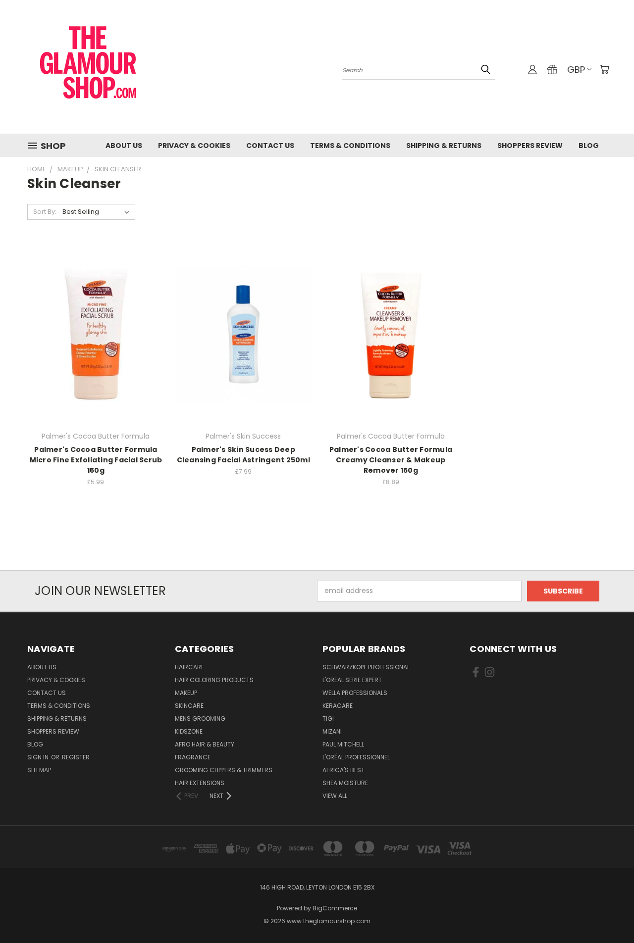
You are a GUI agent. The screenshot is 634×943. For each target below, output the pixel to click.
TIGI (328, 718)
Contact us (270, 145)
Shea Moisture (345, 783)
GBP (576, 69)
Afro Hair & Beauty (204, 744)
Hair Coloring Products (214, 680)
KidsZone (189, 731)
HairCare (189, 667)
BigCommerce (335, 908)
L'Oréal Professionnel (356, 757)
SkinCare (189, 705)
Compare (92, 333)
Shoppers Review (530, 145)
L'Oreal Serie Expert (352, 680)
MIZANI (332, 731)
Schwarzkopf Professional (366, 667)
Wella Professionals (354, 693)
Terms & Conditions (350, 145)
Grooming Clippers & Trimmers (223, 770)
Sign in (38, 757)
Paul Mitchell (343, 744)
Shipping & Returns (443, 145)
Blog (589, 145)
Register (76, 757)
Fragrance (193, 757)
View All (334, 796)
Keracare (337, 705)
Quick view (95, 313)
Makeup (186, 693)
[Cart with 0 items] (604, 69)
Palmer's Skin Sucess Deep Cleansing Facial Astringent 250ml (243, 455)
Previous (608, 912)
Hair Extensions (199, 783)
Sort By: (44, 211)
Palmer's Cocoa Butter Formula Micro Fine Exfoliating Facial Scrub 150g (96, 460)
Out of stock (95, 351)
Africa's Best (343, 770)
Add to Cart (243, 351)
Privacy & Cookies (194, 145)
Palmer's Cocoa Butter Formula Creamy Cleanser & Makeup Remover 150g (390, 460)
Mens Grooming (200, 718)
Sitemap (39, 770)
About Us (124, 145)
